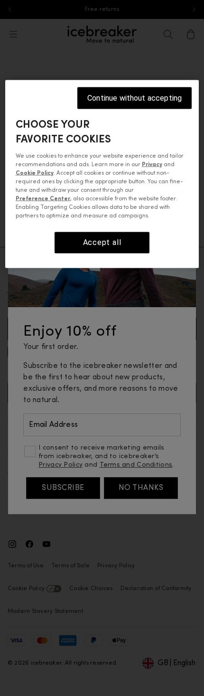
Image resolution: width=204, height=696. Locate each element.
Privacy (152, 165)
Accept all (102, 242)
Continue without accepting (134, 97)
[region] (102, 174)
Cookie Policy (35, 173)
